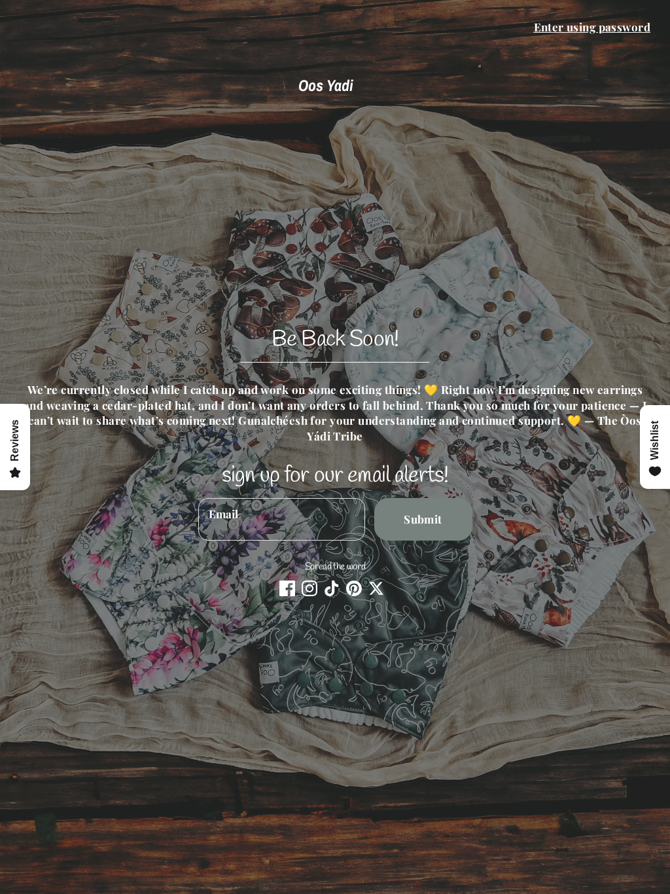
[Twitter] (376, 588)
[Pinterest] (354, 588)
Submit (423, 519)
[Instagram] (309, 588)
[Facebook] (287, 588)
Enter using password (592, 27)
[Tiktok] (332, 588)
